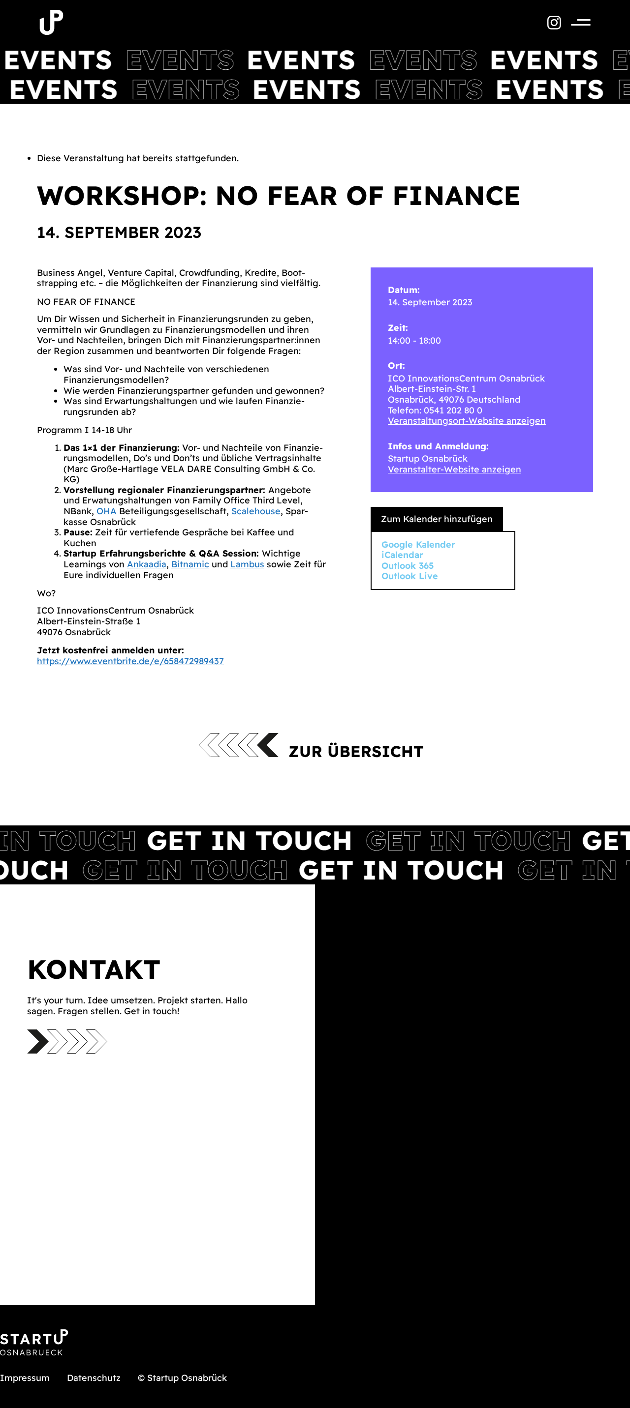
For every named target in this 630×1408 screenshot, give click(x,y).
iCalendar (402, 554)
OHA (106, 511)
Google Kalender (418, 544)
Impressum (25, 1377)
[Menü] (576, 22)
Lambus (247, 564)
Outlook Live (409, 576)
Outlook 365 (407, 565)
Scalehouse (256, 511)
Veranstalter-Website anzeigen (454, 469)
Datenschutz (94, 1377)
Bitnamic (190, 564)
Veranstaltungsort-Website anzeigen (467, 420)
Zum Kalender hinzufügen (437, 519)
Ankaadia (146, 564)
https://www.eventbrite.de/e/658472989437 (130, 661)
